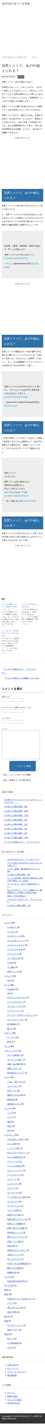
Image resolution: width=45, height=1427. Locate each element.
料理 (6, 1290)
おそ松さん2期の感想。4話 (15, 820)
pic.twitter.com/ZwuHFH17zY (16, 496)
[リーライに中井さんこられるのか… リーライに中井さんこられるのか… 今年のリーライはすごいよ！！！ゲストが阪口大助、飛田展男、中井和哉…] (31, 614)
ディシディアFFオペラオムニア (21, 1015)
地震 (9, 1122)
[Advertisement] (22, 32)
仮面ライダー (13, 1330)
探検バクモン (13, 1069)
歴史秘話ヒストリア (15, 1073)
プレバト (11, 1188)
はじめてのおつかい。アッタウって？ (23, 859)
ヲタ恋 (10, 963)
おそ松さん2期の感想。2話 (15, 829)
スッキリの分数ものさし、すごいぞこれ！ (22, 842)
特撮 (6, 1321)
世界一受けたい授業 (15, 1228)
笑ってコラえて (14, 1259)
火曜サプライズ (14, 1255)
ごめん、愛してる (15, 1082)
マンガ (7, 1277)
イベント (8, 976)
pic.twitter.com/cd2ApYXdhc (16, 397)
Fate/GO (10, 989)
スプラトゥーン (14, 1011)
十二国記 (11, 967)
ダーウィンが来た (15, 1060)
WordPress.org (13, 1403)
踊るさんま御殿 (14, 1268)
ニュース (8, 1108)
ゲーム (7, 985)
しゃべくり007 (13, 1148)
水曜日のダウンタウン (16, 1250)
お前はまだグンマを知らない (19, 1299)
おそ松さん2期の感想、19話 (16, 838)
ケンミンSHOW (14, 1166)
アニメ (7, 923)
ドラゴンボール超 (15, 949)
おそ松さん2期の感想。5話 (15, 807)
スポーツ (8, 1033)
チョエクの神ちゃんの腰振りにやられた (22, 678)
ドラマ (7, 1077)
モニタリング (13, 1202)
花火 (9, 981)
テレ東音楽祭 (13, 1343)
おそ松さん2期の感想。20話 (16, 811)
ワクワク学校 (13, 1210)
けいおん (11, 932)
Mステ (10, 1339)
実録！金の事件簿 (15, 1064)
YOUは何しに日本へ (16, 1139)
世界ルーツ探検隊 (15, 1224)
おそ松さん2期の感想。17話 (16, 815)
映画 (6, 1294)
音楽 (6, 1334)
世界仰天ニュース (15, 1233)
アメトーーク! (13, 1162)
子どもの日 (9, 1285)
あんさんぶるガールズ (16, 998)
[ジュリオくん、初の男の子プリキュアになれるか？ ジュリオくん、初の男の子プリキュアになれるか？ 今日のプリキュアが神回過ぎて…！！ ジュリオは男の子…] (11, 642)
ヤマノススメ (13, 954)
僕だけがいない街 (15, 1308)
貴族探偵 (11, 1100)
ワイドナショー (14, 1206)
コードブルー (13, 1086)
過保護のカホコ (14, 1104)
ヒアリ (10, 1117)
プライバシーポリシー (16, 1372)
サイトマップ (13, 1368)
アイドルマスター (15, 1002)
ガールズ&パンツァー (16, 941)
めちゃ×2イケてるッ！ (17, 1153)
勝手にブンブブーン (15, 1237)
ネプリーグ (12, 1179)
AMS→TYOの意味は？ (17, 896)
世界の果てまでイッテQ (17, 1219)
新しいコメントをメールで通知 (17, 775)
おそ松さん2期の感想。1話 (15, 833)
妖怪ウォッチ (13, 972)
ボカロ (10, 1348)
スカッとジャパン (15, 1171)
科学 (9, 1131)
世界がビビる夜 (14, 1215)
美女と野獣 (12, 1312)
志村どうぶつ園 (14, 1241)
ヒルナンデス (13, 1184)
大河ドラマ (12, 1091)
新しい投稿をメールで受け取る (17, 780)
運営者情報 (12, 1375)
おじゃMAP (12, 1144)
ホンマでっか (13, 1193)
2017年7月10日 (11, 406)
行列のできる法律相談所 (17, 1264)
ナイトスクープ (14, 1175)
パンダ (10, 1113)
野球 (9, 1042)
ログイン (11, 1393)
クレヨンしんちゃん (15, 945)
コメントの (14, 1400)
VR (8, 993)
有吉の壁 (11, 1246)
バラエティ (9, 1135)
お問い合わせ (13, 1365)
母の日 (7, 1317)
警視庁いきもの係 (15, 1095)
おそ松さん (12, 927)
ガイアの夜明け (14, 1055)
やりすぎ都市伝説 (15, 1157)
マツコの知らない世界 (16, 1197)
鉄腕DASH (12, 1273)
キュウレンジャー (15, 1325)
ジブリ (10, 1303)
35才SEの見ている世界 (16, 3)
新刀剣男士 (12, 1024)
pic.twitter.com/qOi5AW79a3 (16, 258)
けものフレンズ (14, 936)
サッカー (11, 1037)
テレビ (20, 77)
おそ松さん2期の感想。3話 (15, 824)
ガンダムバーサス (15, 1006)
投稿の (12, 1396)
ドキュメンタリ (11, 1051)
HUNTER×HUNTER (16, 1281)
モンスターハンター (15, 1020)
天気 (9, 1126)
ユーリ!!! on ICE (14, 958)
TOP (14, 57)
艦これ (10, 1029)
